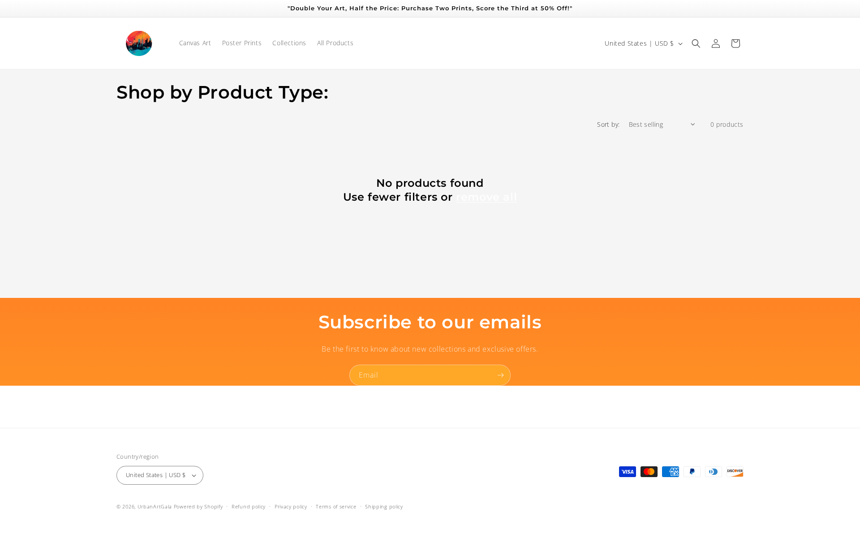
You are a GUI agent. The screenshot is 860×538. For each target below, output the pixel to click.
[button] (696, 43)
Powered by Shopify (198, 506)
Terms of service (336, 506)
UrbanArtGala (155, 506)
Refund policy (249, 506)
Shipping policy (384, 506)
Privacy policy (291, 506)
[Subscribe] (500, 375)
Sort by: (608, 124)
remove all (486, 196)
